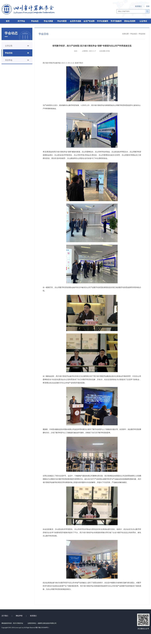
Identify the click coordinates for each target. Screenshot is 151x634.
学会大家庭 (48, 21)
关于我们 (5, 616)
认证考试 (143, 21)
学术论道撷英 (102, 21)
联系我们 (138, 6)
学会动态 (35, 21)
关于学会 (21, 21)
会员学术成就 (75, 21)
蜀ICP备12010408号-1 (42, 627)
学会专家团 (62, 21)
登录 (147, 6)
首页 (8, 21)
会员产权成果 (89, 21)
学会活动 (142, 34)
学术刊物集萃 (116, 21)
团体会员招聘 (129, 21)
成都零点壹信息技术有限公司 (47, 623)
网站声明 (19, 616)
